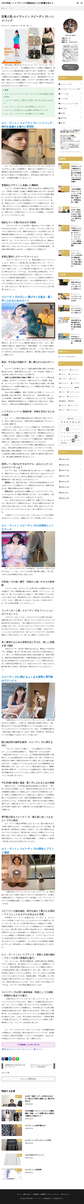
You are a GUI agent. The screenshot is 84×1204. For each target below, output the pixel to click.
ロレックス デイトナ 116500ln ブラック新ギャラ (76, 311)
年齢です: (65, 38)
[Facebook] (3, 1058)
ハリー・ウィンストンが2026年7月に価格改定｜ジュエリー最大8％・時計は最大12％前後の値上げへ (76, 260)
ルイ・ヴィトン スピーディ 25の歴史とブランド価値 (24, 114)
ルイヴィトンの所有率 (33, 1170)
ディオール (64, 378)
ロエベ (63, 392)
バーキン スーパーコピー (68, 137)
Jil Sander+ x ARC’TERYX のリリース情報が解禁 (76, 340)
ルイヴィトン (39, 1049)
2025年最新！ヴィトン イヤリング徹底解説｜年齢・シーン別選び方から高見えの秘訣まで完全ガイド (40, 1113)
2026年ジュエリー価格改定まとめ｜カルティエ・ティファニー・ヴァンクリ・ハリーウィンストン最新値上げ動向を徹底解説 (76, 237)
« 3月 (62, 443)
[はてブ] (10, 1058)
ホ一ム (19, 1194)
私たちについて (65, 1194)
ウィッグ (64, 94)
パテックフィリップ (66, 387)
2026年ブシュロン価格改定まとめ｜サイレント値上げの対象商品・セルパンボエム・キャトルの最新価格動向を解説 (76, 174)
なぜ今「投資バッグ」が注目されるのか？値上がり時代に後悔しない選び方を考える (40, 1098)
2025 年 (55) (65, 465)
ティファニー (76, 383)
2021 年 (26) (65, 487)
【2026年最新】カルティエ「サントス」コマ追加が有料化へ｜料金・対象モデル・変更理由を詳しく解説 (76, 196)
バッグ (30, 25)
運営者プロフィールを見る (70, 67)
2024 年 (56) (65, 470)
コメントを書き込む (28, 1079)
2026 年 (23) (65, 459)
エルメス (63, 374)
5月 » (65, 443)
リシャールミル (73, 410)
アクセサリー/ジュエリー (70, 89)
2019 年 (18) (65, 498)
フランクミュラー (74, 396)
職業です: (65, 42)
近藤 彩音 (15, 25)
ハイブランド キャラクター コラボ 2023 (76, 299)
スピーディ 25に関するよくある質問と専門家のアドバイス (26, 110)
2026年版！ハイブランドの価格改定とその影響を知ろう (28, 3)
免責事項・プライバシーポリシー (50, 1194)
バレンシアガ (73, 405)
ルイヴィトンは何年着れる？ (35, 1125)
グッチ (63, 410)
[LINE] (17, 1058)
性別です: (65, 40)
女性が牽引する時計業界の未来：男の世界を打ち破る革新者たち (76, 325)
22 (76, 436)
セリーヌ (63, 405)
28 (73, 440)
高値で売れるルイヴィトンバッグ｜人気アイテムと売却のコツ (76, 286)
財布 (63, 118)
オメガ (63, 396)
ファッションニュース (69, 103)
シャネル (73, 378)
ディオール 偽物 (65, 138)
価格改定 (63, 401)
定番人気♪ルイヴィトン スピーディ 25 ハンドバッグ (17, 1049)
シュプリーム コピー (67, 140)
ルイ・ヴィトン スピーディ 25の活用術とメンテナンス (25, 107)
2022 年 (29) (65, 481)
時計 (63, 108)
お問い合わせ (26, 1194)
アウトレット (65, 84)
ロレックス (64, 370)
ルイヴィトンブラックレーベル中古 (38, 1140)
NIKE (77, 387)
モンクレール (64, 383)
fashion (72, 401)
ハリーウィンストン (74, 392)
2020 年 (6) (64, 493)
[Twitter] (6, 1058)
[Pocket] (13, 1058)
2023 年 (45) (65, 476)
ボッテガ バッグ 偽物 (67, 135)
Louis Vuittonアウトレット (34, 1155)
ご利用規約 (35, 1194)
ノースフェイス (74, 374)
